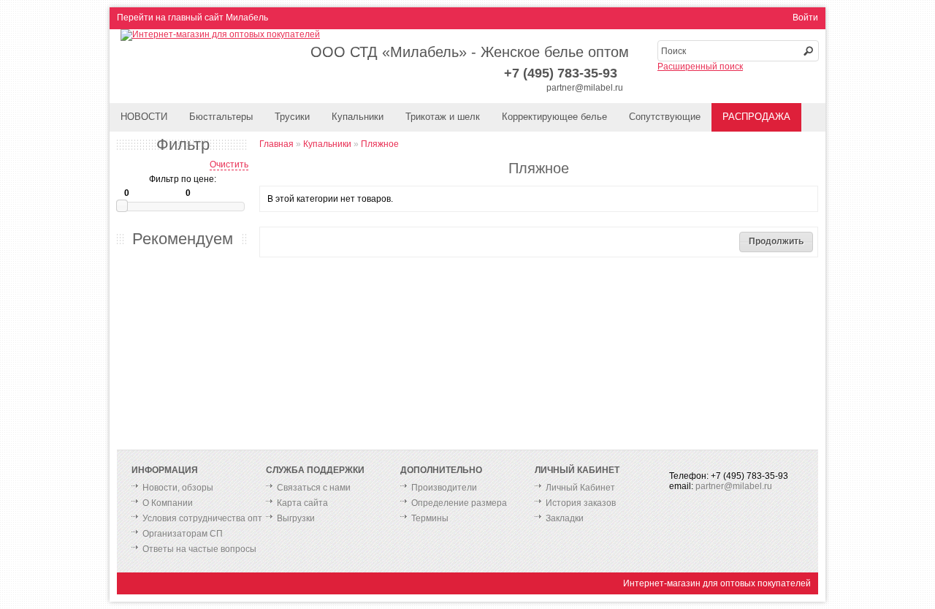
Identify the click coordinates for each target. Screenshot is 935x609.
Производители (444, 488)
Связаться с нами (314, 488)
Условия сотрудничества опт (202, 518)
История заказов (581, 503)
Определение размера (459, 503)
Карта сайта (302, 503)
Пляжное (380, 144)
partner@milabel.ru (584, 88)
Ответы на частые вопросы (199, 549)
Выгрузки (296, 518)
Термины (430, 518)
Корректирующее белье (554, 116)
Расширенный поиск (700, 66)
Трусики (292, 116)
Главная (276, 144)
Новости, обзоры (177, 488)
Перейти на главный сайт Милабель (192, 17)
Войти (805, 17)
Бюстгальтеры (221, 116)
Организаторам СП (182, 534)
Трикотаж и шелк (442, 116)
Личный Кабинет (580, 488)
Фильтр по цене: (182, 179)
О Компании (167, 503)
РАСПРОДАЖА (756, 116)
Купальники (357, 116)
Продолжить (776, 241)
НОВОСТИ (144, 116)
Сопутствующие (665, 116)
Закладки (565, 518)
